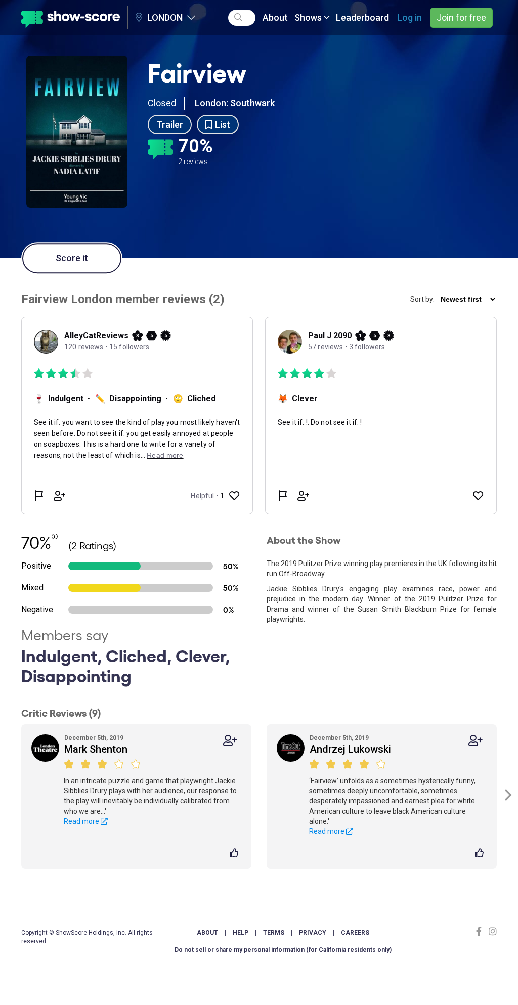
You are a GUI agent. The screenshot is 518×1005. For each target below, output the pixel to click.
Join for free (461, 17)
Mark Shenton (95, 749)
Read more (82, 821)
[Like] (235, 854)
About (275, 17)
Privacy (312, 932)
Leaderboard (362, 17)
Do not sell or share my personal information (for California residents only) (283, 949)
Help (240, 932)
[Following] (230, 740)
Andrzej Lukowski (350, 749)
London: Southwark (235, 103)
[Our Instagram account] (491, 931)
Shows (309, 17)
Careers (355, 932)
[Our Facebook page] (481, 931)
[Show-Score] (70, 17)
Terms (273, 932)
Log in (409, 17)
